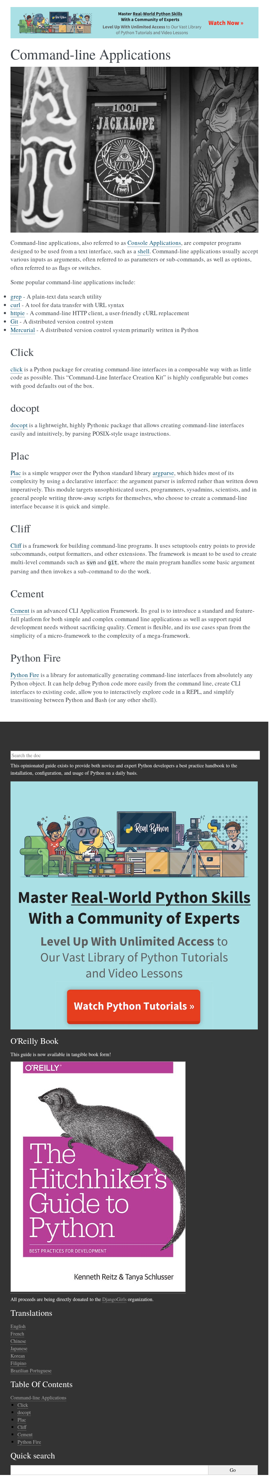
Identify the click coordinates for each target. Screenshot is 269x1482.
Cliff (16, 545)
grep (16, 296)
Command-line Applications (38, 1397)
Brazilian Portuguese (31, 1370)
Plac (16, 473)
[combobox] (135, 755)
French (17, 1333)
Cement (20, 610)
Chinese (18, 1341)
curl (15, 305)
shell (144, 251)
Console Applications (154, 243)
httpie (18, 313)
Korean (18, 1355)
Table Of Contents (42, 1384)
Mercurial (23, 330)
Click (23, 1405)
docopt (19, 425)
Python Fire (25, 675)
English (18, 1326)
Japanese (19, 1348)
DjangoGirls (114, 1299)
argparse (163, 473)
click (17, 369)
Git (14, 321)
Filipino (18, 1363)
